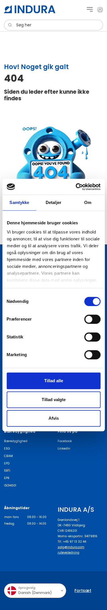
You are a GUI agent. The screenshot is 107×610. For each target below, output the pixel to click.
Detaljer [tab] (53, 202)
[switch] (92, 319)
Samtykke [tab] (19, 202)
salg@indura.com (71, 547)
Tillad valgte (54, 399)
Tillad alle (53, 380)
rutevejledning (68, 552)
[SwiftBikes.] (29, 9)
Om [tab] (87, 202)
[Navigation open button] (89, 9)
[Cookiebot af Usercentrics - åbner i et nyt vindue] (76, 187)
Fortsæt (82, 590)
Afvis (54, 418)
